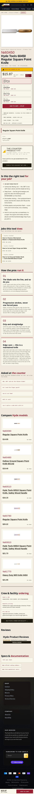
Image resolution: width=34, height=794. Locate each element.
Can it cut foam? (8, 393)
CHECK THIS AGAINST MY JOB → (17, 165)
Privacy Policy (9, 695)
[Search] (24, 5)
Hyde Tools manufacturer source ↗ (11, 669)
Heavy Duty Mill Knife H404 (15, 575)
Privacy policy (25, 782)
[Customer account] (27, 5)
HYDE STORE (4, 12)
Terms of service (12, 785)
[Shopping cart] (31, 5)
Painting (23, 9)
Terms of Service (10, 699)
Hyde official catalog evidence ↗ (11, 665)
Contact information (17, 788)
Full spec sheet (7, 659)
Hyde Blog (8, 717)
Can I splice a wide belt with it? (13, 405)
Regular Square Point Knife (15, 434)
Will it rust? (7, 399)
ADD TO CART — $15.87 (17, 106)
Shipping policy (23, 785)
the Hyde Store (16, 780)
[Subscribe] (26, 755)
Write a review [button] (16, 642)
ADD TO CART (24, 791)
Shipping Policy (9, 689)
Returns (7, 692)
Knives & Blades (15, 9)
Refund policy (15, 782)
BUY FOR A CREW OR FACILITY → (17, 621)
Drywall (29, 9)
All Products (7, 9)
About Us (8, 714)
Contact (7, 686)
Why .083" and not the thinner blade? (14, 381)
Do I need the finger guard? (11, 387)
